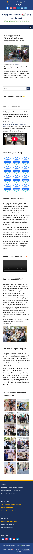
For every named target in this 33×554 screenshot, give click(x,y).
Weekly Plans (19, 4)
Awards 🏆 (5, 2)
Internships (17, 64)
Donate (12, 2)
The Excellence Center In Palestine (11, 504)
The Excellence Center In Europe (10, 510)
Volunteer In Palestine (7, 507)
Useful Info (11, 4)
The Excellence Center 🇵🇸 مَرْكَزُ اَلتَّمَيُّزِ (21, 550)
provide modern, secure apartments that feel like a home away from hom (15, 124)
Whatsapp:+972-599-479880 (8, 521)
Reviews (26, 2)
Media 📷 (19, 2)
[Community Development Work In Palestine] (16, 53)
